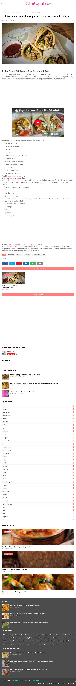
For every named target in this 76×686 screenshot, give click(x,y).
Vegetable (38, 517)
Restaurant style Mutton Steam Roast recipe (25, 375)
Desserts (38, 431)
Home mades (36, 254)
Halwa (38, 444)
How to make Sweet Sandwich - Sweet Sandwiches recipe (28, 669)
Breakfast (38, 409)
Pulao (38, 479)
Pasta (38, 472)
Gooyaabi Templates (37, 680)
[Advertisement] (38, 93)
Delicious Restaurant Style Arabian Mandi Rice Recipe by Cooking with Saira (35, 383)
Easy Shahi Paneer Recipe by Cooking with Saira (17, 547)
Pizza (38, 475)
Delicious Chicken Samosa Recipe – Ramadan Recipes (27, 614)
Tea (38, 510)
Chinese (38, 419)
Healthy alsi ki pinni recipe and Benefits (14, 569)
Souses (38, 498)
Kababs (38, 456)
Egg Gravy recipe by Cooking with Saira (14, 592)
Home (3, 12)
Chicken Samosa (38, 415)
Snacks (38, 494)
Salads (38, 488)
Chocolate (38, 422)
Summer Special (38, 504)
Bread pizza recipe (13, 176)
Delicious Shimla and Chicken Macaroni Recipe (25, 605)
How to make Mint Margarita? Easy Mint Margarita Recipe (29, 622)
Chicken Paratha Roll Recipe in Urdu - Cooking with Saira (13, 286)
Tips (38, 513)
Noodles (38, 469)
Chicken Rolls (11, 254)
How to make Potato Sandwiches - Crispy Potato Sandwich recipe (31, 661)
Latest (7, 12)
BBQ (38, 406)
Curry (38, 428)
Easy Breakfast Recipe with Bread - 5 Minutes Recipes (27, 653)
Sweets (38, 507)
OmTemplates (17, 680)
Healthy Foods (38, 447)
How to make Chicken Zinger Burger (20, 244)
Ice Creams (38, 453)
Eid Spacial (19, 254)
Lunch (38, 463)
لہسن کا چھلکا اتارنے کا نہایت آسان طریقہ (22, 391)
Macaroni (38, 466)
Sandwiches (38, 491)
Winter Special (38, 520)
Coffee (38, 425)
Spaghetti (38, 501)
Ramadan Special (38, 482)
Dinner (38, 434)
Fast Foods (27, 254)
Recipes (38, 485)
